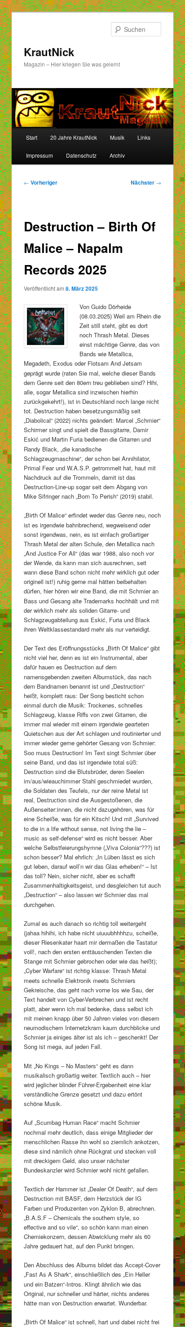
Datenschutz (81, 155)
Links (143, 137)
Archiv (117, 155)
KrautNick (49, 51)
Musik (117, 137)
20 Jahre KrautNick (73, 137)
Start (31, 137)
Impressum (39, 155)
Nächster (146, 182)
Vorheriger (40, 182)
